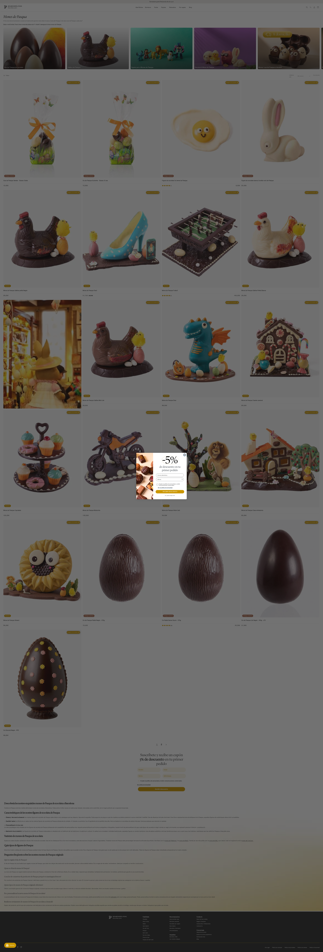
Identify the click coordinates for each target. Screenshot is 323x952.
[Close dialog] (184, 455)
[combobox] (169, 479)
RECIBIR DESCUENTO (170, 491)
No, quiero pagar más (170, 495)
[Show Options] (182, 479)
